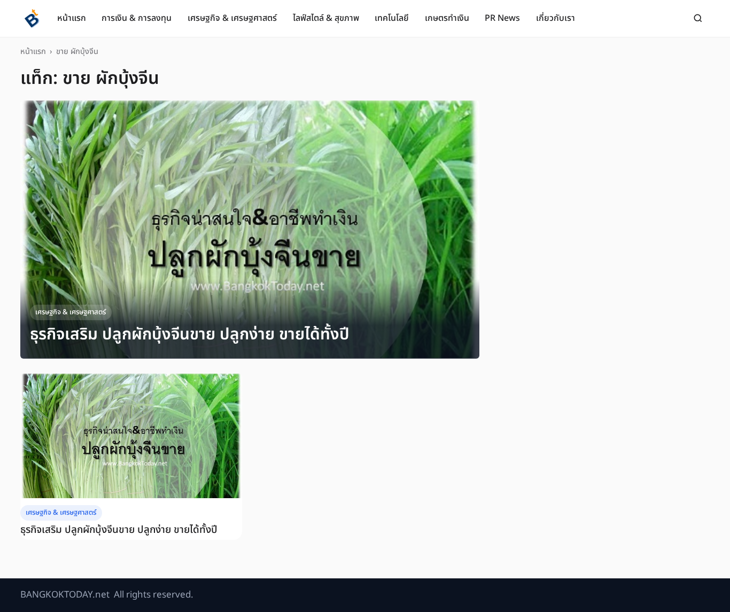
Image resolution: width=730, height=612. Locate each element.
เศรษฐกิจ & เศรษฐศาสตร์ (232, 18)
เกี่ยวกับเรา (555, 18)
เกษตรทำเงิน (447, 18)
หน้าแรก (71, 18)
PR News (502, 18)
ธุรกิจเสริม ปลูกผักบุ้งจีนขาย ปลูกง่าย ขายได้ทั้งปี (190, 334)
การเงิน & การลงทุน (137, 18)
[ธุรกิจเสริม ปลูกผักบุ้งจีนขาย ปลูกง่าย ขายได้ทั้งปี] (249, 229)
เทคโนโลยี (392, 18)
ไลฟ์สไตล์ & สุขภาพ (326, 18)
